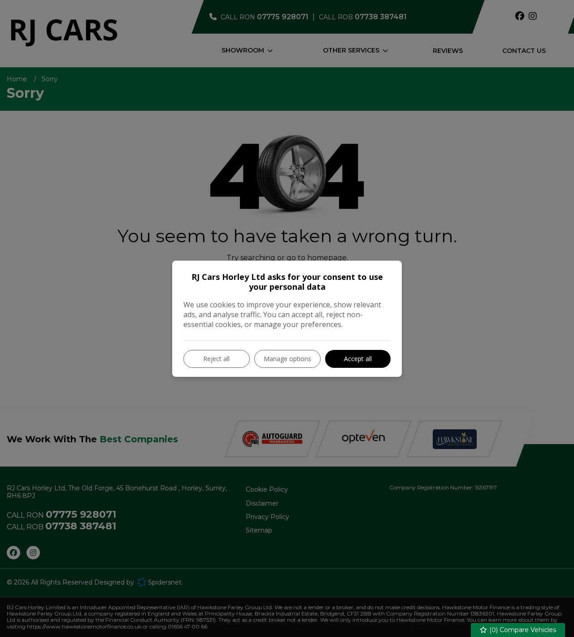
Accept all (358, 358)
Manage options (287, 358)
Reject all (216, 358)
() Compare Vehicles (521, 630)
